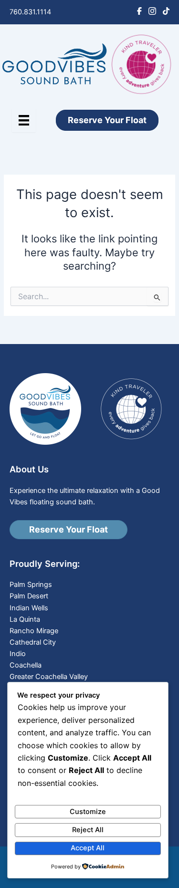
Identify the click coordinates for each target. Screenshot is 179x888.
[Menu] (24, 120)
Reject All (88, 829)
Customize (88, 811)
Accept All (88, 848)
